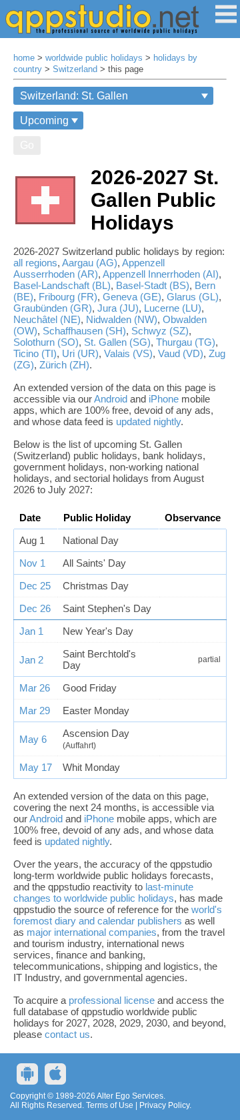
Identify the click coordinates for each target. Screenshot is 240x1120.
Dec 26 (35, 608)
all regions (35, 262)
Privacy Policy (164, 1105)
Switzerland (75, 69)
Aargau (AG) (89, 262)
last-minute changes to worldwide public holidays (103, 892)
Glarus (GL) (193, 296)
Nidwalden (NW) (121, 319)
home (24, 58)
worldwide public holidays (94, 58)
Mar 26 (34, 687)
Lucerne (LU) (172, 308)
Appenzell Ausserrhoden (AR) (89, 268)
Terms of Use (109, 1105)
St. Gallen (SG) (117, 342)
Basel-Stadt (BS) (152, 285)
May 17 (35, 767)
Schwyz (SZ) (160, 330)
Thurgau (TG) (185, 342)
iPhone (164, 398)
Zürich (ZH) (64, 364)
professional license (112, 1000)
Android (110, 398)
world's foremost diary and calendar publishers (117, 915)
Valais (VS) (128, 353)
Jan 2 (31, 659)
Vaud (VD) (180, 353)
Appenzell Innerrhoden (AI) (161, 274)
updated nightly (148, 421)
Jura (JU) (118, 308)
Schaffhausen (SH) (84, 330)
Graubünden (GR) (52, 308)
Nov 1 (32, 563)
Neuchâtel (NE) (47, 319)
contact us (67, 1034)
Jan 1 (31, 631)
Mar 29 (34, 710)
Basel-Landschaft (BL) (62, 285)
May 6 (33, 739)
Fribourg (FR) (68, 296)
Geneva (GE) (132, 296)
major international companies (92, 932)
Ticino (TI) (35, 353)
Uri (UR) (80, 353)
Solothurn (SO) (46, 342)
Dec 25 (35, 585)
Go (27, 145)
